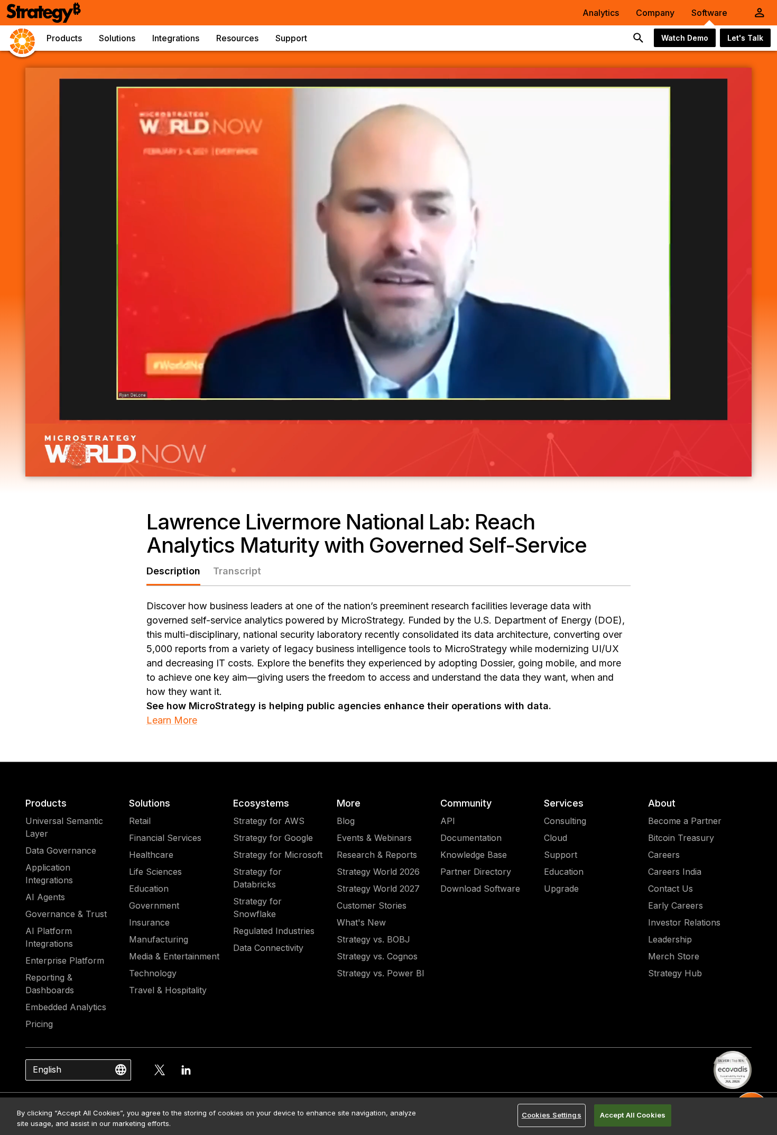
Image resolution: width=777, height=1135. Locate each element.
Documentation (471, 837)
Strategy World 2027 (378, 888)
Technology (153, 973)
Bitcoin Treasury (681, 837)
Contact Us (670, 888)
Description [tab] (173, 570)
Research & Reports (377, 854)
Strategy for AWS (268, 821)
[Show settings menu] (710, 465)
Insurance (149, 922)
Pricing (39, 1024)
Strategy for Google (273, 837)
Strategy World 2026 (378, 871)
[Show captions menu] (655, 465)
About (662, 803)
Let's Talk (745, 37)
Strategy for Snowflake (257, 907)
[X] (159, 1070)
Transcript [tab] (237, 570)
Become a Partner (685, 821)
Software (709, 12)
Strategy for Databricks (257, 878)
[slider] (364, 465)
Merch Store (673, 956)
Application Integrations (49, 873)
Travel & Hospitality (168, 990)
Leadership (670, 939)
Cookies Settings (551, 1115)
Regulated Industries (273, 931)
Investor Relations (684, 922)
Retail (140, 821)
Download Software (480, 888)
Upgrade (561, 888)
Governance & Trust (66, 914)
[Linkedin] (186, 1070)
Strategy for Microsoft (277, 854)
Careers (664, 854)
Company (655, 12)
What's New (361, 922)
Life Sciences (155, 871)
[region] (388, 1116)
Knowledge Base (473, 854)
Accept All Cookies (632, 1115)
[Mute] (683, 465)
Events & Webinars (374, 837)
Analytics (600, 12)
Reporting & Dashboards (49, 983)
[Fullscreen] (738, 465)
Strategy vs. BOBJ (373, 939)
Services (564, 803)
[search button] (638, 38)
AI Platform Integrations (49, 937)
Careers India (674, 871)
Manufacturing (158, 939)
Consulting (565, 821)
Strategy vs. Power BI (380, 973)
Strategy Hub (675, 973)
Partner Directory (475, 871)
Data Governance (60, 850)
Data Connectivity (268, 947)
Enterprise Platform (64, 960)
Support (560, 854)
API (447, 821)
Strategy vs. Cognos (377, 956)
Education (149, 888)
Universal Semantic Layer (64, 827)
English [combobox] (47, 1069)
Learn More (171, 720)
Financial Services (165, 837)
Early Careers (675, 905)
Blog (346, 821)
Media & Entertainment (174, 956)
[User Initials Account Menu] (759, 13)
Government (154, 905)
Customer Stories (371, 905)
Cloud (555, 837)
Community (466, 803)
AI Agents (45, 897)
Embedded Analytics (65, 1007)
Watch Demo (684, 37)
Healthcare (151, 854)
